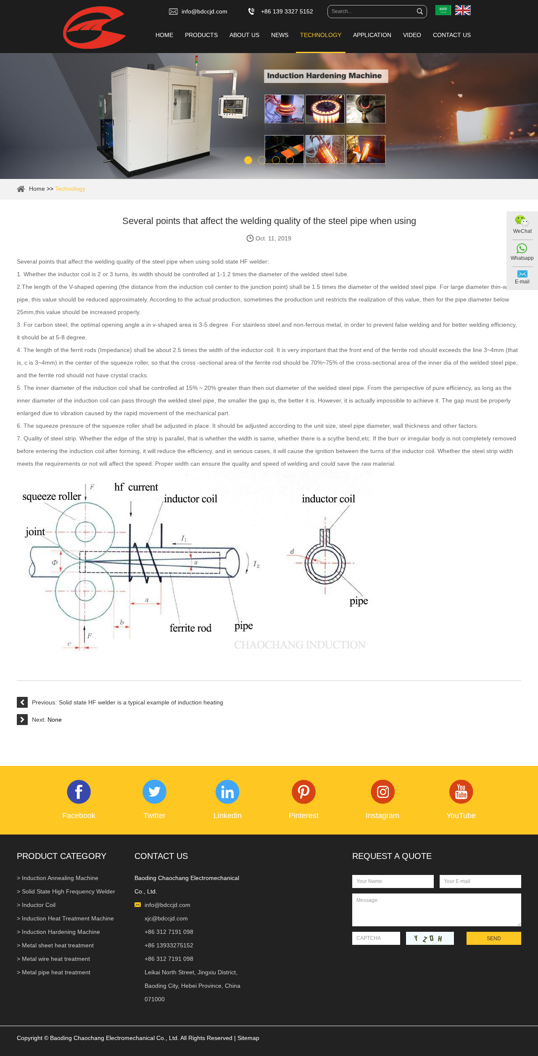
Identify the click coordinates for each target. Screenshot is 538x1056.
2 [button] (262, 160)
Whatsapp (522, 258)
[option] (269, 116)
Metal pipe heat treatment (56, 972)
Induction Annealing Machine (60, 878)
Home (164, 35)
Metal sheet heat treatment (58, 945)
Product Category (61, 856)
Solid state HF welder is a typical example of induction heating (141, 702)
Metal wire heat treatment (56, 958)
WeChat (522, 231)
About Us (244, 35)
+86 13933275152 (169, 945)
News (279, 35)
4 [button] (290, 160)
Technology (320, 35)
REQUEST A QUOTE (392, 856)
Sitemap (248, 1038)
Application (372, 35)
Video (412, 35)
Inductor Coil (38, 904)
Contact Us (452, 35)
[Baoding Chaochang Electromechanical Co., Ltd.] (94, 28)
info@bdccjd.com (204, 11)
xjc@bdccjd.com (166, 918)
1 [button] (248, 160)
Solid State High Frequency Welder (68, 891)
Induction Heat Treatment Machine (68, 918)
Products (201, 35)
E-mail (522, 282)
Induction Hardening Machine (61, 931)
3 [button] (276, 160)
